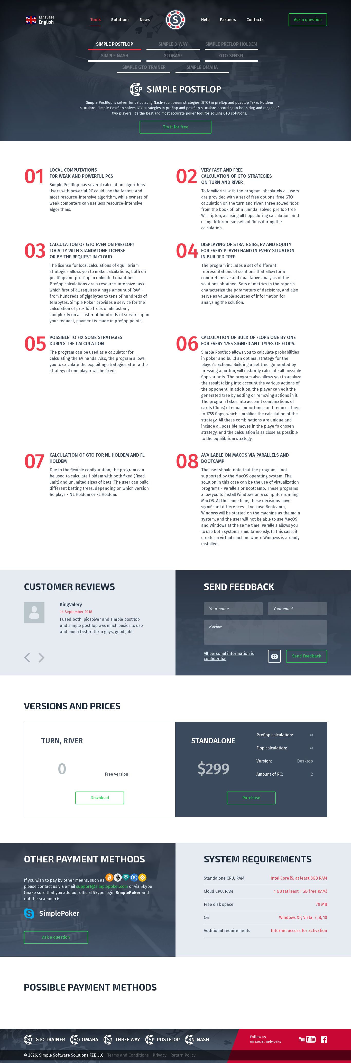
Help (205, 19)
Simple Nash (114, 56)
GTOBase (173, 56)
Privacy (160, 1055)
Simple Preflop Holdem (231, 44)
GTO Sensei (231, 56)
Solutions (120, 19)
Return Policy (183, 1055)
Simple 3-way (173, 44)
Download (99, 797)
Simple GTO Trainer (143, 67)
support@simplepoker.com (102, 886)
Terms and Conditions (128, 1055)
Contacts (255, 19)
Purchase (251, 797)
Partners (228, 19)
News (145, 19)
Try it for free (175, 127)
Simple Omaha (202, 67)
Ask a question (308, 19)
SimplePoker (59, 913)
